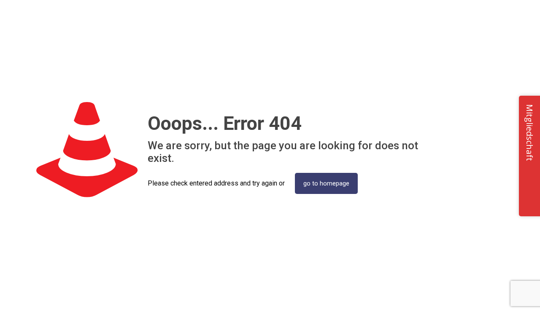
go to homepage (326, 183)
